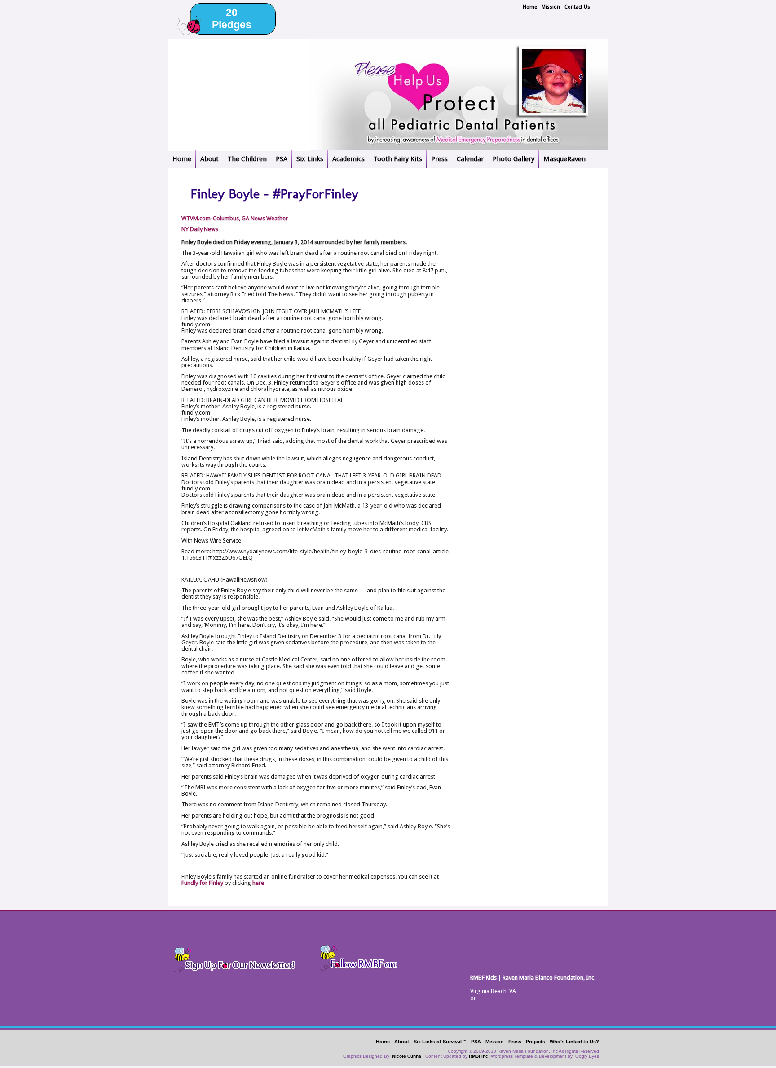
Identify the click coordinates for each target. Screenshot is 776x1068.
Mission (551, 7)
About (209, 159)
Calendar (470, 159)
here (258, 883)
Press (439, 159)
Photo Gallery (513, 159)
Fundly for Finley (202, 883)
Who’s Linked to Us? (574, 1041)
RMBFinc (478, 1056)
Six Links (309, 159)
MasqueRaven (564, 159)
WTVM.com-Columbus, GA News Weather (234, 218)
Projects (535, 1041)
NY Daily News (199, 229)
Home (530, 7)
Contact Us (577, 7)
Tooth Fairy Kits (398, 159)
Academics (348, 159)
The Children (247, 159)
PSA (281, 159)
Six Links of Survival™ (440, 1041)
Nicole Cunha (406, 1056)
